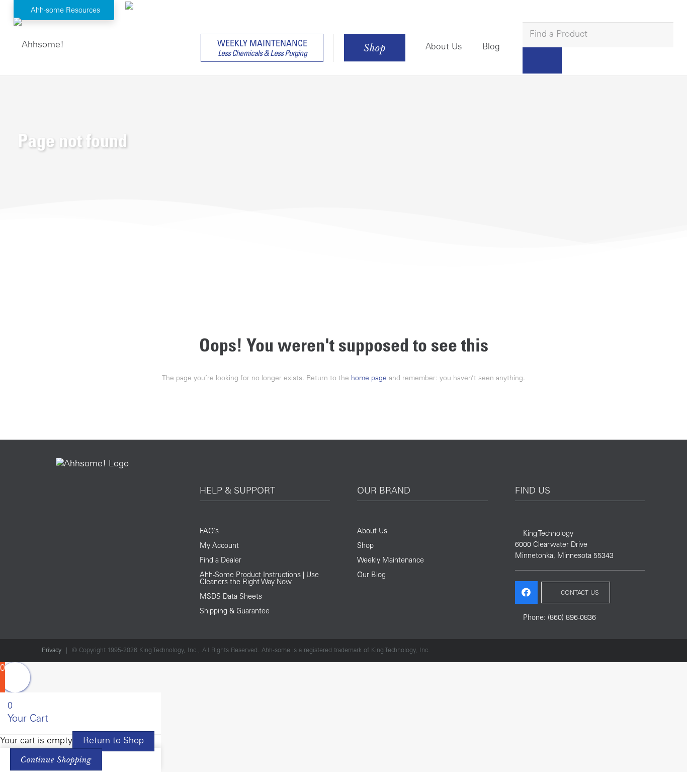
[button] (64, 10)
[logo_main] (39, 43)
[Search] (542, 60)
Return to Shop (113, 741)
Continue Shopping (56, 759)
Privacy (51, 651)
